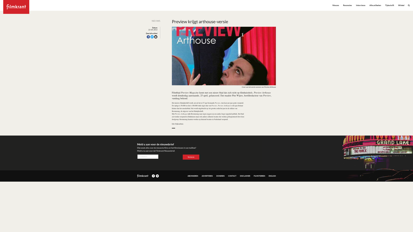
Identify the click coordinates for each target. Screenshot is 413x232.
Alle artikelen (375, 5)
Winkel (401, 5)
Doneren (220, 176)
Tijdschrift (389, 5)
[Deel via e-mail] (155, 36)
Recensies (347, 5)
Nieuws (335, 5)
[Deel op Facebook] (148, 36)
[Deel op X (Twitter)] (152, 36)
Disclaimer (245, 176)
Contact (232, 176)
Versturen (191, 157)
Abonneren (193, 176)
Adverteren (207, 176)
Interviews (360, 5)
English (272, 176)
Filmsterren (259, 176)
